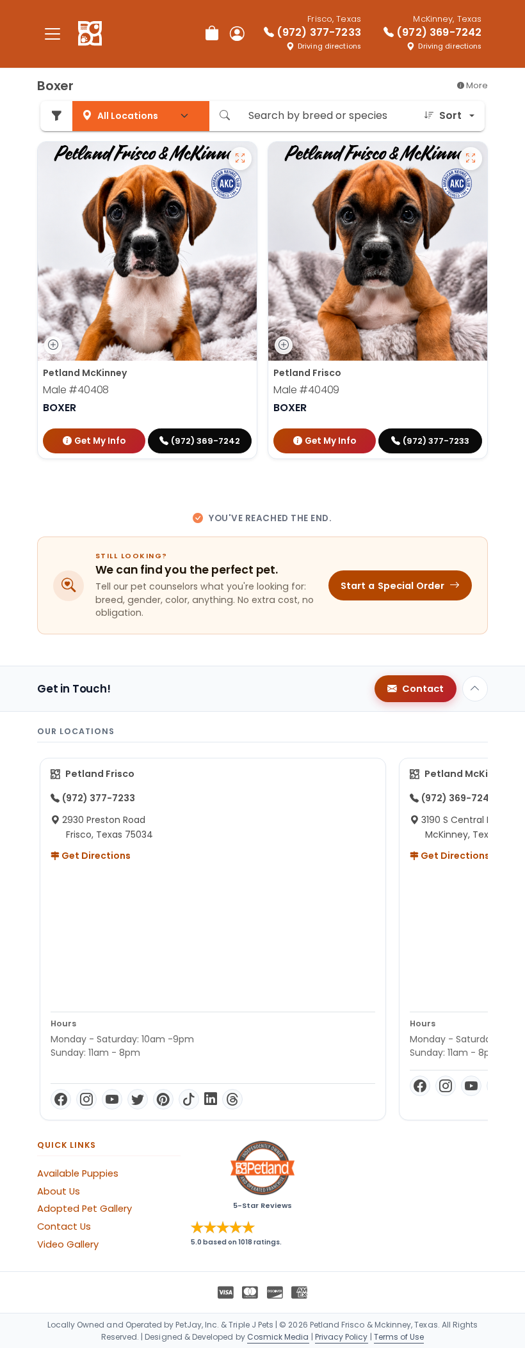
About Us (58, 1191)
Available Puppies (77, 1173)
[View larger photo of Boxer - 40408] (240, 158)
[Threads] (232, 1099)
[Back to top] (475, 688)
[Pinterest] (163, 1099)
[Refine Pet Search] (56, 116)
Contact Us (64, 1226)
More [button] (476, 85)
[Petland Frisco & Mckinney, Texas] (90, 33)
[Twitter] (137, 1099)
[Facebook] (61, 1099)
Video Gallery (68, 1244)
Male (76, 389)
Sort (450, 115)
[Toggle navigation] (52, 33)
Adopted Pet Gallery (84, 1208)
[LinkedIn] (210, 1099)
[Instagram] (86, 1099)
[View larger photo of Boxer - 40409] (470, 158)
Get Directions (95, 855)
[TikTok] (189, 1099)
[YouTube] (112, 1099)
